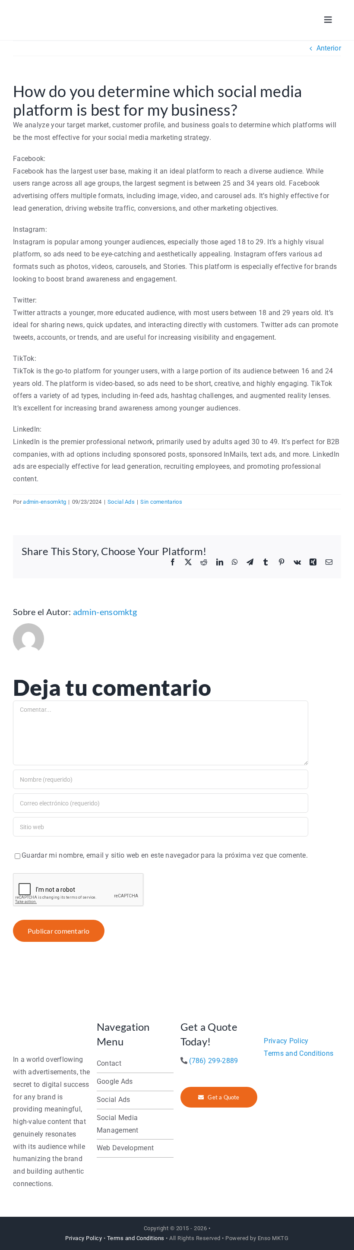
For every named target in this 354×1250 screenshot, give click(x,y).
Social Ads (121, 502)
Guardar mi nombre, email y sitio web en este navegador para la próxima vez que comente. (165, 855)
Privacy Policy (286, 1041)
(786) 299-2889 (213, 1061)
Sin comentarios (161, 502)
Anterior (328, 48)
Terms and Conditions (298, 1053)
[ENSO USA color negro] (51, 12)
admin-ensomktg (44, 502)
